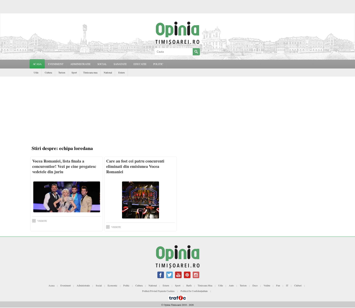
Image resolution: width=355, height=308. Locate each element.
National (108, 72)
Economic (112, 285)
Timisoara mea (90, 72)
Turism (61, 72)
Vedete (267, 285)
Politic (126, 285)
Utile (36, 72)
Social (99, 285)
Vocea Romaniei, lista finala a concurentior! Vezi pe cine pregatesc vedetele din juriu (64, 166)
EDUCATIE (140, 64)
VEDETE (42, 220)
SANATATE (120, 64)
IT (287, 285)
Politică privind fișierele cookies (158, 291)
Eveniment (65, 285)
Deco (255, 285)
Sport (74, 72)
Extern (121, 72)
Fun (278, 285)
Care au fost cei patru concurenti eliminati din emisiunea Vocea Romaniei (135, 166)
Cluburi (298, 285)
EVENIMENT (55, 64)
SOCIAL (102, 64)
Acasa (37, 64)
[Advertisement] (178, 111)
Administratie (83, 285)
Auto (231, 285)
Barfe (189, 285)
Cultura (48, 72)
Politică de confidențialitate (194, 291)
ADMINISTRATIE (80, 64)
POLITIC (158, 64)
